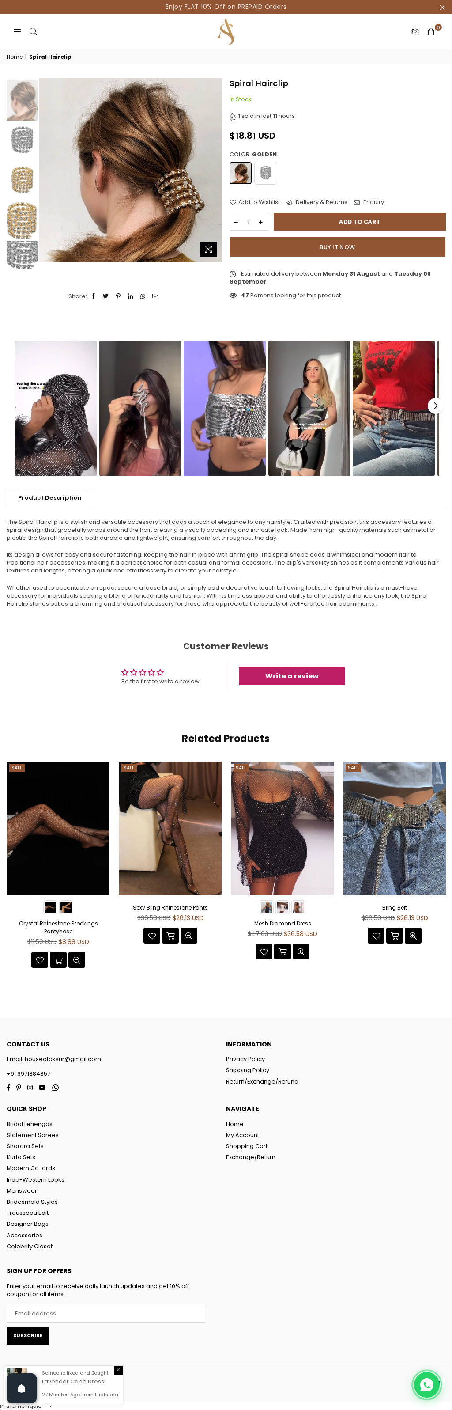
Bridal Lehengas (30, 1124)
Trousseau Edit (28, 1213)
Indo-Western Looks (35, 1179)
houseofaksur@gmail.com (62, 1059)
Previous (46, 169)
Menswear (22, 1190)
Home (15, 57)
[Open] (22, 1388)
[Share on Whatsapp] (143, 296)
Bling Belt (394, 907)
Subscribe (27, 1335)
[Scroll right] (436, 406)
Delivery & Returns (320, 202)
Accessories (24, 1235)
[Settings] (415, 31)
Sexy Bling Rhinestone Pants (170, 907)
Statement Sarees (33, 1135)
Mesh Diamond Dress (282, 923)
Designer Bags (28, 1224)
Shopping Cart (246, 1146)
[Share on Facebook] (93, 296)
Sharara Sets (25, 1146)
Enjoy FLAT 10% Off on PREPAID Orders (226, 6)
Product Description (50, 497)
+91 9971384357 (28, 1073)
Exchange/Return (250, 1157)
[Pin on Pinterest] (118, 296)
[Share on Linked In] (131, 296)
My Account (242, 1135)
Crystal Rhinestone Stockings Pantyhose (58, 927)
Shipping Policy (247, 1070)
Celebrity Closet (30, 1246)
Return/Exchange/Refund (262, 1081)
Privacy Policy (245, 1059)
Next (215, 169)
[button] (56, 408)
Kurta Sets (21, 1157)
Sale (17, 767)
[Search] (33, 31)
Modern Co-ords (31, 1168)
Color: (253, 155)
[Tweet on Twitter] (106, 296)
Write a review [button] (292, 676)
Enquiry (373, 202)
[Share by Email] (155, 296)
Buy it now (337, 247)
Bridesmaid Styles (32, 1202)
